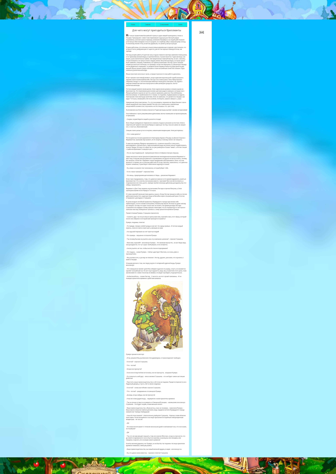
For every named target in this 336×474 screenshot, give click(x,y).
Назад (133, 24)
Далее (180, 24)
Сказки (4, 464)
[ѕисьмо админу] (202, 33)
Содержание (164, 24)
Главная (147, 24)
